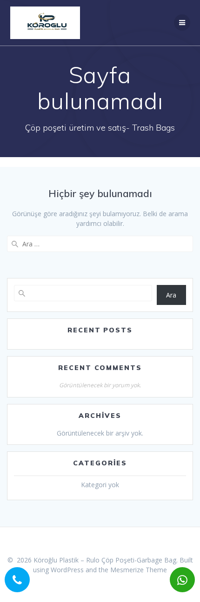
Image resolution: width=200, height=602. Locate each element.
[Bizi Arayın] (16, 578)
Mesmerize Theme (138, 569)
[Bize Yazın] (181, 578)
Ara (171, 295)
